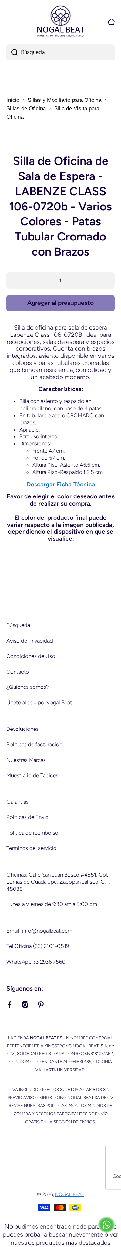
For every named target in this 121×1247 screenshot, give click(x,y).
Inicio (12, 100)
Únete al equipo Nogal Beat (39, 702)
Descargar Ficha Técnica (60, 484)
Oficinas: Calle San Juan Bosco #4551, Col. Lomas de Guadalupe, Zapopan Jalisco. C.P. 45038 (58, 881)
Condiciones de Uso (30, 656)
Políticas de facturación (34, 744)
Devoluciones (22, 729)
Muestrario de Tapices (32, 775)
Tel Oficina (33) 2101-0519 (37, 946)
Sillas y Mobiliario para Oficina (64, 100)
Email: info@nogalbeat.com (39, 930)
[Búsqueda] (12, 52)
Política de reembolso (32, 832)
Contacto (17, 671)
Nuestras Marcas (26, 760)
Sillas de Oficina (26, 108)
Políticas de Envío (27, 817)
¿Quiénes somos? (27, 687)
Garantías (17, 801)
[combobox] (60, 52)
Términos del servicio (31, 848)
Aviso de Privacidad (29, 640)
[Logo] (60, 21)
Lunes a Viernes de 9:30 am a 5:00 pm (51, 904)
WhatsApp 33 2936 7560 (36, 961)
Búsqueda (18, 625)
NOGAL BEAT (69, 1194)
